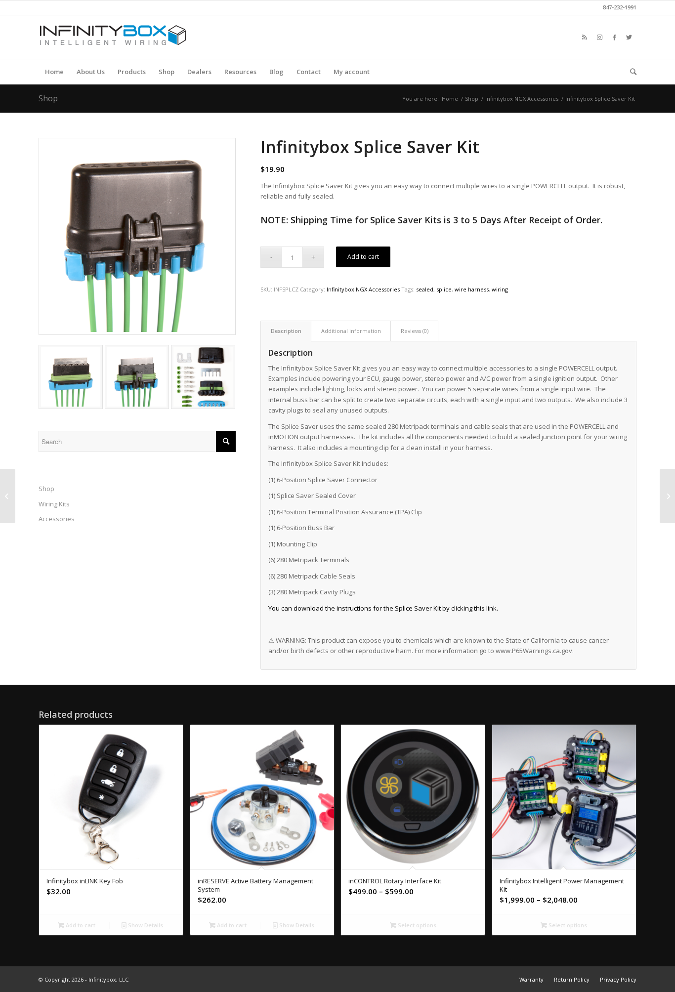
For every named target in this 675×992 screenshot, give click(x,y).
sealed (424, 289)
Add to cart (363, 256)
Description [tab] (286, 330)
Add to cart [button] (79, 925)
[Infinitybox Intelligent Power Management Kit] (667, 496)
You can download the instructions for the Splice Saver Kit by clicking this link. (383, 608)
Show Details (145, 925)
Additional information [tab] (351, 330)
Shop (48, 98)
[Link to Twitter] (629, 37)
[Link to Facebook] (614, 37)
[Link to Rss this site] (584, 37)
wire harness (472, 289)
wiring (500, 289)
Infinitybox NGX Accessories (363, 289)
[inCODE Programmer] (7, 496)
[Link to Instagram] (599, 37)
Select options (416, 925)
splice (444, 289)
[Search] (630, 71)
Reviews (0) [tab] (414, 330)
